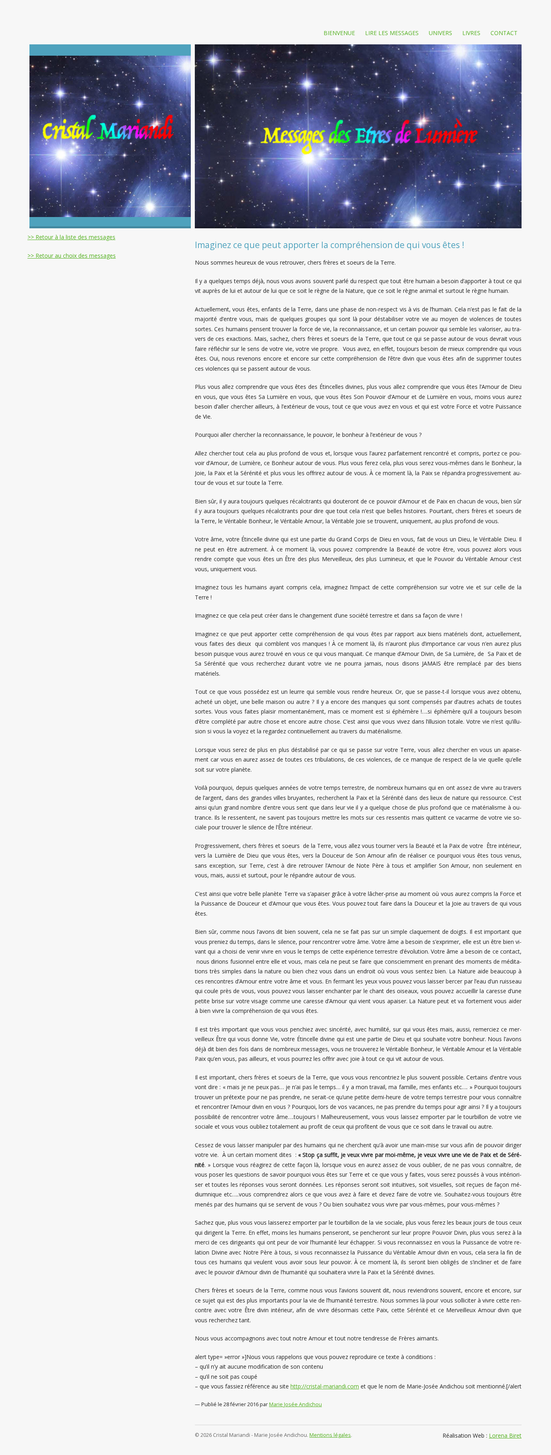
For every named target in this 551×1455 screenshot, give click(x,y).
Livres (471, 33)
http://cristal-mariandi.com (324, 1386)
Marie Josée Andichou (295, 1404)
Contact (504, 33)
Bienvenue (339, 33)
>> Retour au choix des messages (71, 255)
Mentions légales (330, 1435)
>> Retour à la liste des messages (71, 237)
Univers (440, 33)
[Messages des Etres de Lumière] (110, 136)
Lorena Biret (505, 1435)
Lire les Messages (392, 33)
